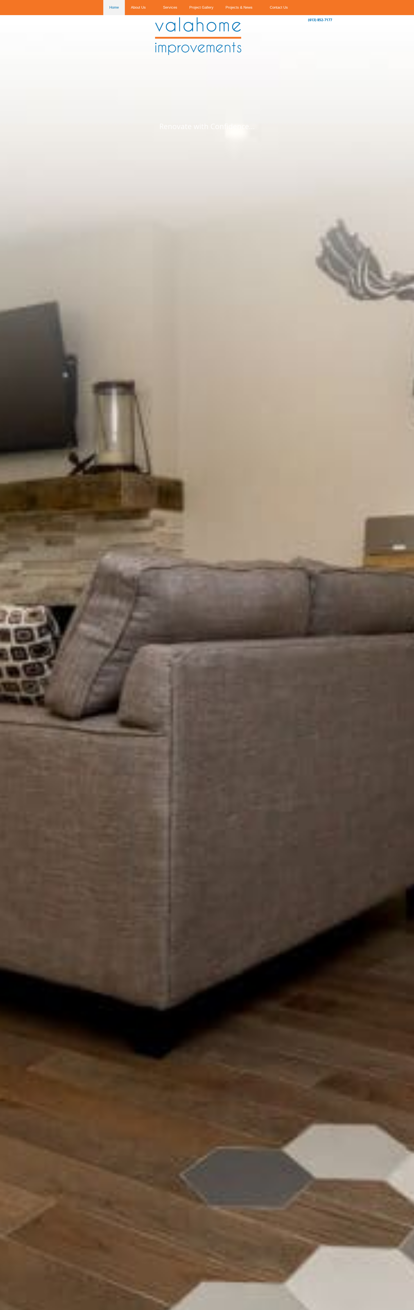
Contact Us (279, 7)
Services (170, 7)
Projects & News (239, 7)
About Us (138, 7)
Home (114, 7)
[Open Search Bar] (302, 7)
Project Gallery (201, 7)
